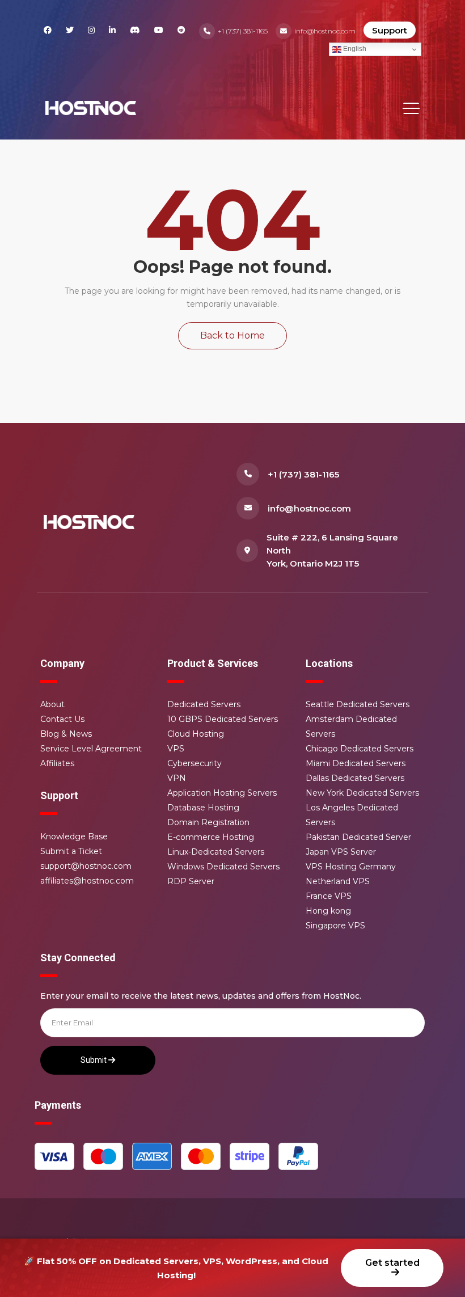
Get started (392, 1262)
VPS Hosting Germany (351, 866)
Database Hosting (203, 807)
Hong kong (328, 911)
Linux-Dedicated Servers (215, 852)
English (353, 49)
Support (389, 30)
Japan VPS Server (341, 852)
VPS (175, 748)
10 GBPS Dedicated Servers (222, 719)
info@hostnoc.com (325, 31)
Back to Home (232, 335)
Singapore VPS (335, 925)
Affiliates (57, 763)
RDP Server (190, 881)
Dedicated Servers (203, 704)
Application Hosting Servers (222, 793)
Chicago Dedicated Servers (359, 748)
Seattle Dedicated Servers (357, 704)
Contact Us (62, 719)
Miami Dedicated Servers (355, 763)
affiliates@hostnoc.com (87, 881)
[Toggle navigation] (411, 108)
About (52, 704)
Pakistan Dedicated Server (358, 837)
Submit (94, 1059)
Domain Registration (208, 822)
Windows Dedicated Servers (223, 866)
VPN (176, 778)
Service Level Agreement (91, 748)
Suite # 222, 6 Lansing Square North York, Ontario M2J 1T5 (332, 550)
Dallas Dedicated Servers (355, 778)
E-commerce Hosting (210, 837)
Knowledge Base (74, 836)
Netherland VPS (338, 881)
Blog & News (66, 734)
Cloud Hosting (195, 734)
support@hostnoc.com (86, 866)
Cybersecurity (194, 763)
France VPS (329, 896)
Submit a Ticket (71, 851)
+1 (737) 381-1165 (243, 31)
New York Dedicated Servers (362, 793)
